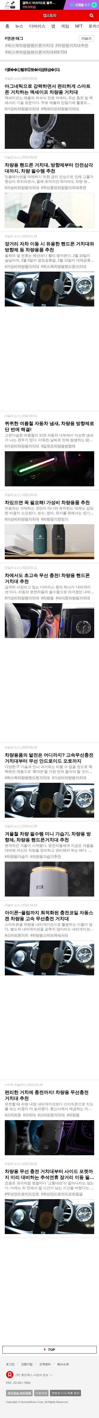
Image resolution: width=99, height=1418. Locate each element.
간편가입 (27, 1364)
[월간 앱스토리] (49, 15)
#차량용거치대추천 (72, 45)
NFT (79, 26)
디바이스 (37, 26)
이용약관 (41, 1393)
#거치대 (29, 1115)
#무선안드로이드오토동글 (62, 1194)
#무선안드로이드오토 (22, 1194)
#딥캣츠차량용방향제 (58, 446)
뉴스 (19, 26)
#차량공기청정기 (54, 519)
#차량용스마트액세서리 (49, 935)
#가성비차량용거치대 (22, 109)
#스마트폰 (13, 1115)
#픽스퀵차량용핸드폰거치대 (29, 45)
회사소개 (63, 1364)
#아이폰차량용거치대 (73, 598)
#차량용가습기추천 (45, 856)
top (51, 1350)
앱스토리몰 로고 (9, 1374)
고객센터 (45, 1364)
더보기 (86, 38)
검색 (91, 15)
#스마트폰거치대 (51, 1115)
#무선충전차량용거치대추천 (63, 188)
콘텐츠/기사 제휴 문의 (65, 1393)
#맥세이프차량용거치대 (60, 109)
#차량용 (47, 598)
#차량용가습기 (16, 856)
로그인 (10, 1364)
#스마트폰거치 (16, 935)
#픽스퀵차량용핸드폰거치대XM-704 (36, 52)
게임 (65, 26)
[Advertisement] (49, 361)
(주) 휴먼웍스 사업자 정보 (32, 1375)
